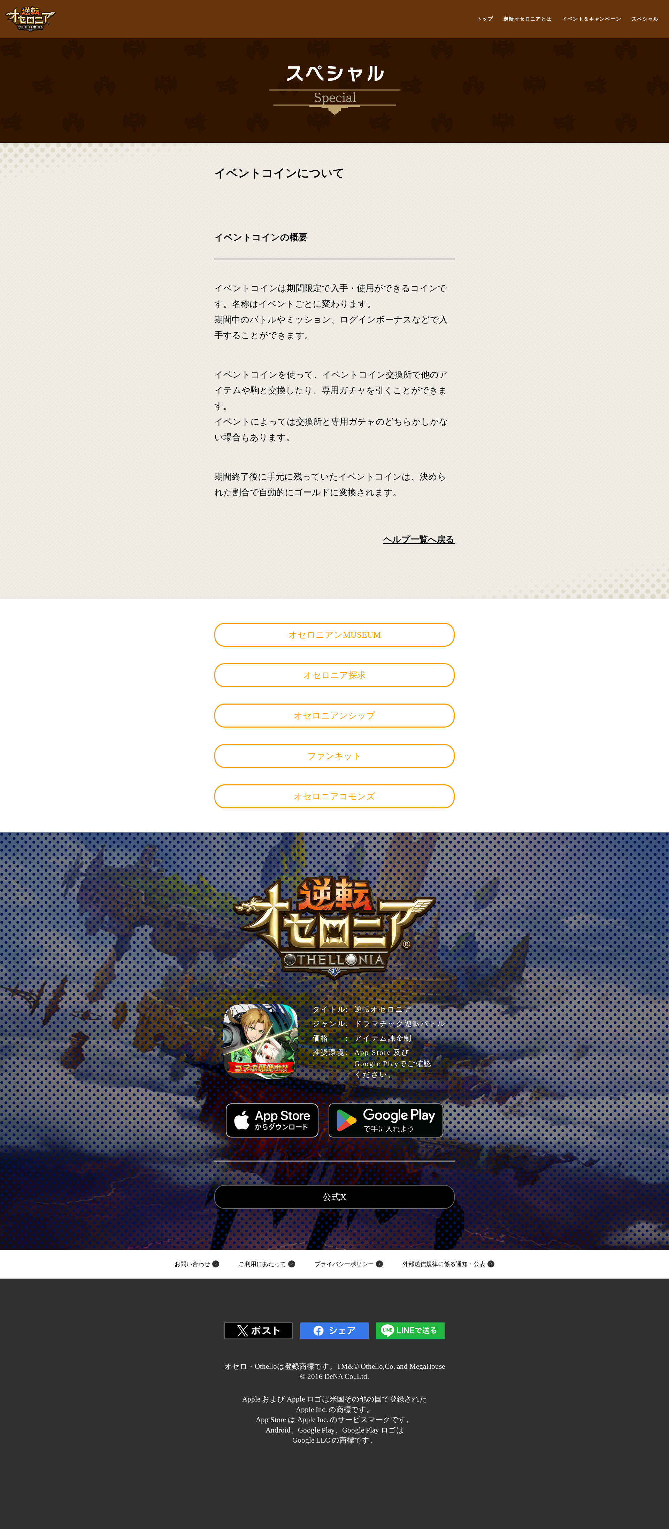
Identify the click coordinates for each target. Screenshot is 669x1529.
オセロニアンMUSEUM (335, 634)
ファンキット (334, 756)
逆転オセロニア (30, 19)
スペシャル (645, 19)
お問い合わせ (192, 1264)
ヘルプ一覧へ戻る (419, 539)
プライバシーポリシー (344, 1264)
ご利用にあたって (262, 1264)
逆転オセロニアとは (527, 19)
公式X (334, 1197)
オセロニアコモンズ (334, 796)
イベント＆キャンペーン (591, 19)
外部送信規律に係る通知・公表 (443, 1264)
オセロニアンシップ (334, 715)
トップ (485, 19)
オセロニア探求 (334, 675)
